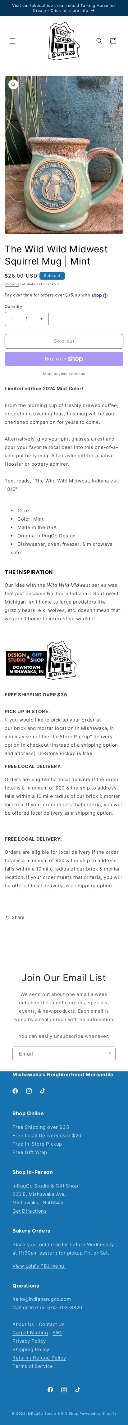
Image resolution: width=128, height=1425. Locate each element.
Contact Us (52, 1324)
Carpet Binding (30, 1333)
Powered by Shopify (98, 1413)
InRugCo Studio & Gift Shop (53, 1413)
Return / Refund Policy (39, 1358)
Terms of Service (32, 1366)
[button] (12, 41)
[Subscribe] (108, 1054)
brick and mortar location (44, 728)
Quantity (13, 306)
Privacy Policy (29, 1341)
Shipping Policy (30, 1349)
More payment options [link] (64, 373)
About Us (23, 1324)
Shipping (12, 284)
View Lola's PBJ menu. (39, 1266)
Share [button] (18, 917)
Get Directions (29, 1211)
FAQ (57, 1333)
